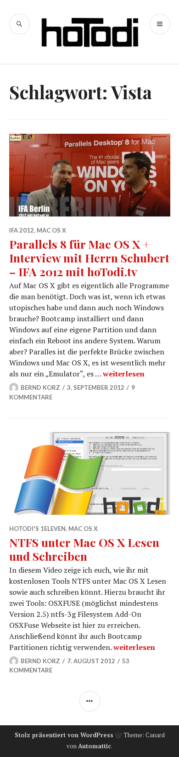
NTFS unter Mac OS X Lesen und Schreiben (84, 549)
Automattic (94, 746)
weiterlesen (124, 374)
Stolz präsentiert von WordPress (64, 735)
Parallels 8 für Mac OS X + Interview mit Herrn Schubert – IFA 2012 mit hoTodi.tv (89, 257)
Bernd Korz (40, 387)
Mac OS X (51, 230)
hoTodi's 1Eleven (37, 528)
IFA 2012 (21, 230)
